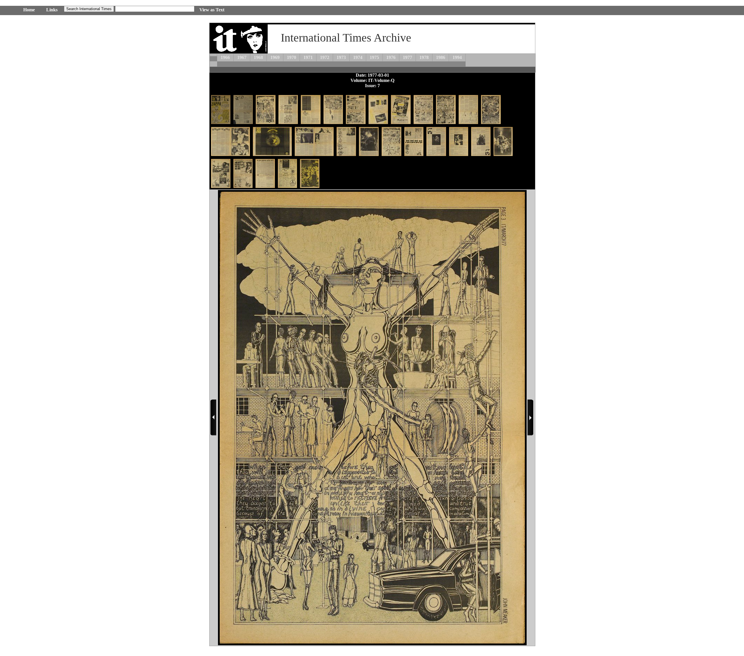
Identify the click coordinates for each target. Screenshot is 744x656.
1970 (291, 57)
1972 (324, 57)
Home (29, 9)
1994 (457, 57)
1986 (440, 57)
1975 (374, 57)
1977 (407, 57)
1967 (241, 57)
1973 (341, 57)
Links (52, 9)
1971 (308, 57)
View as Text (211, 9)
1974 (357, 57)
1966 (225, 57)
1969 (275, 57)
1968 (258, 57)
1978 (424, 57)
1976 (391, 57)
